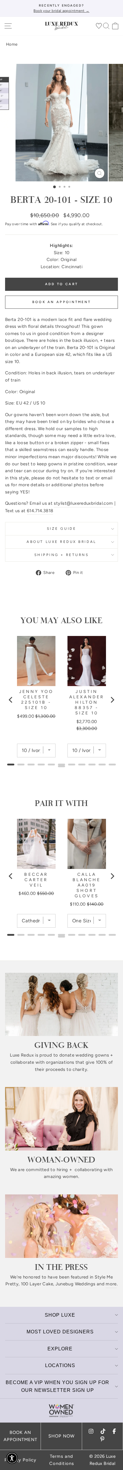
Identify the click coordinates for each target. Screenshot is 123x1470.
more (111, 1284)
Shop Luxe (60, 1315)
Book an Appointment (61, 302)
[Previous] (11, 700)
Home (11, 44)
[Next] (112, 700)
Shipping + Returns (61, 555)
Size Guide (61, 528)
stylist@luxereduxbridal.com (83, 503)
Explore (60, 1348)
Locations (60, 1365)
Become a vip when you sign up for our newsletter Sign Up (57, 1386)
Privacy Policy (20, 1460)
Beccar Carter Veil (36, 880)
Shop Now (61, 1436)
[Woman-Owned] (61, 1119)
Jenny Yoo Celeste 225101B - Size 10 (36, 699)
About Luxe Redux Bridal (61, 542)
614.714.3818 (40, 510)
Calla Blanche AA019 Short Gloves (87, 885)
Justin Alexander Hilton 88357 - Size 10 (86, 702)
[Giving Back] (61, 1004)
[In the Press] (61, 1226)
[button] (12, 1458)
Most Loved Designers (60, 1331)
